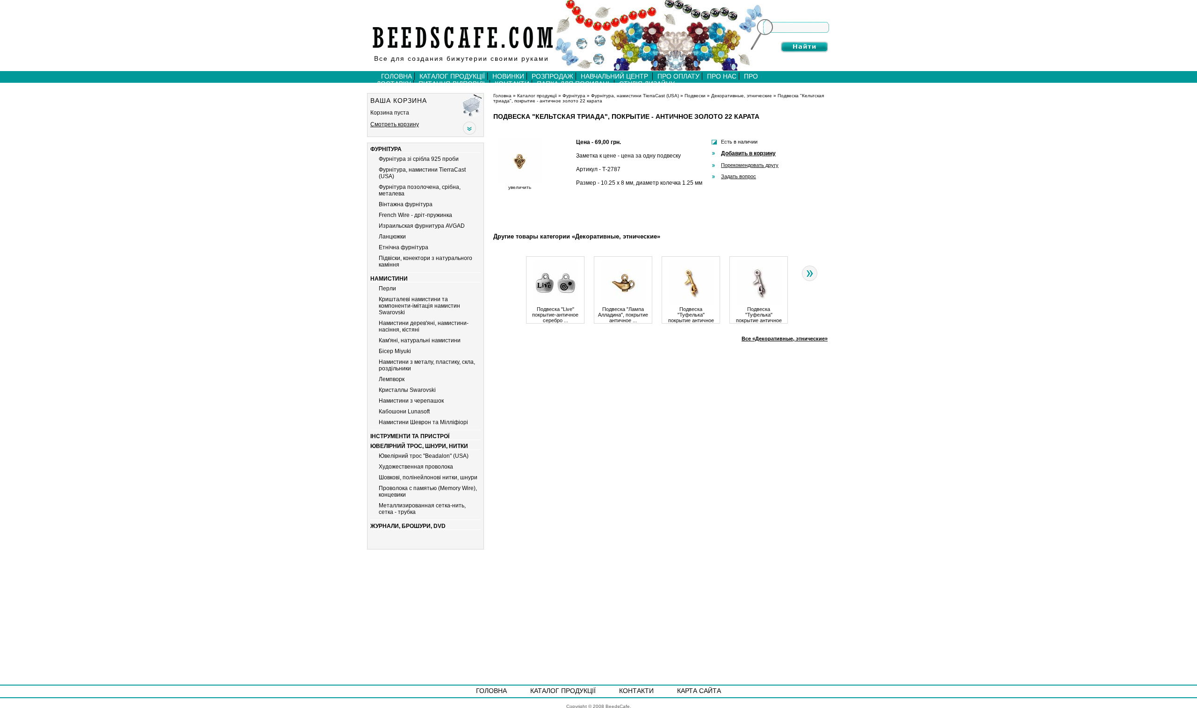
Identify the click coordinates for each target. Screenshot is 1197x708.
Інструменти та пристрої (409, 436)
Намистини (389, 278)
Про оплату (678, 76)
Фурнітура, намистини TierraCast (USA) (635, 95)
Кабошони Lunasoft (404, 411)
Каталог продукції (452, 76)
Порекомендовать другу (750, 165)
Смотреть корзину (394, 124)
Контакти (636, 690)
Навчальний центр (615, 76)
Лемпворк (391, 379)
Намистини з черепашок (411, 400)
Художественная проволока (416, 466)
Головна (396, 76)
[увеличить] (519, 182)
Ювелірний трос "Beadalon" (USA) (424, 456)
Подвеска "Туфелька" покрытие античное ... (691, 315)
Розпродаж (552, 76)
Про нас (721, 76)
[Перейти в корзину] (473, 105)
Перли (387, 288)
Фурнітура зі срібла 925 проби (419, 159)
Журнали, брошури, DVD (408, 526)
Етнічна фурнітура (403, 247)
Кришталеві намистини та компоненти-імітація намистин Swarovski (419, 306)
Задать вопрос (738, 176)
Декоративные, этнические (741, 95)
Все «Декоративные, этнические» (785, 338)
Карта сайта (699, 690)
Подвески (695, 95)
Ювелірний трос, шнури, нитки (419, 446)
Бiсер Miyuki (395, 351)
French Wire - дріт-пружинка (415, 215)
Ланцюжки (392, 236)
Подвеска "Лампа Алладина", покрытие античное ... (623, 315)
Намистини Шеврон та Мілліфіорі (423, 422)
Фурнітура (386, 149)
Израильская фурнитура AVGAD (422, 226)
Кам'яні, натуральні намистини (420, 340)
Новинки (508, 76)
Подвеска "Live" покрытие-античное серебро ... (555, 315)
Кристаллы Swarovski (407, 390)
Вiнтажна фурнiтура (406, 204)
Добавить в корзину (748, 153)
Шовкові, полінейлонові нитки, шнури (428, 477)
